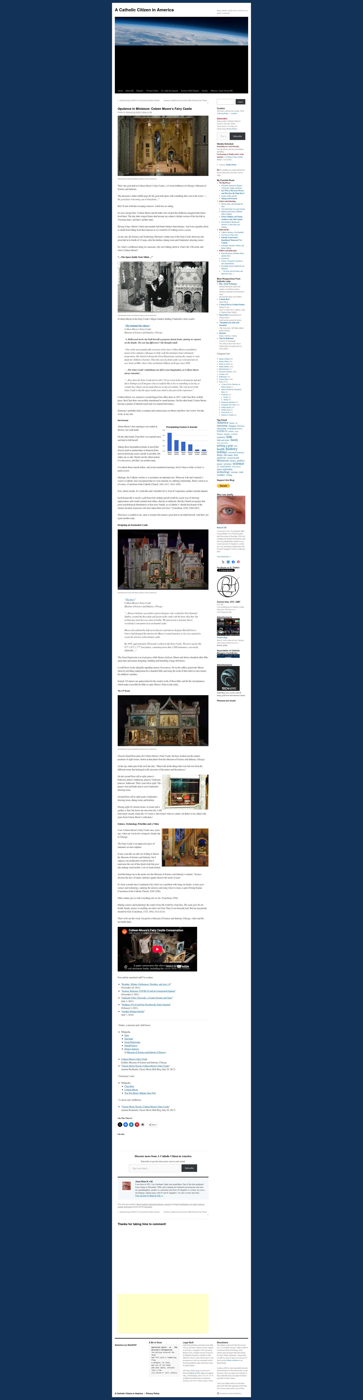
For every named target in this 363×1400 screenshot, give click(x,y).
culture (231, 431)
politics (241, 460)
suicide (120, 1207)
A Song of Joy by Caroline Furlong (231, 304)
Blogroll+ (140, 90)
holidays (222, 452)
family (234, 439)
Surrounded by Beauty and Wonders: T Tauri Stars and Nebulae (230, 224)
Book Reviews (224, 369)
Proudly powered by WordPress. (231, 1393)
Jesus (219, 455)
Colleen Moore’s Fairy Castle (134, 1059)
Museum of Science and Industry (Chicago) (146, 1052)
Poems (226, 397)
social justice (225, 466)
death (236, 431)
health (221, 449)
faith (229, 436)
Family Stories (231, 164)
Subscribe (189, 1167)
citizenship (221, 428)
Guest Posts (225, 412)
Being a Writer (224, 361)
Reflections (223, 376)
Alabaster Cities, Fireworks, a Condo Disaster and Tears (147, 997)
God (235, 446)
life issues (228, 455)
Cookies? (234, 113)
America (222, 422)
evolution (234, 434)
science (201, 1204)
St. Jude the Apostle (169, 90)
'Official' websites (232, 1360)
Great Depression (132, 1042)
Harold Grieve (130, 1045)
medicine (221, 457)
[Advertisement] (181, 67)
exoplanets (221, 437)
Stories (205, 90)
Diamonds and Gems (228, 402)
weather (221, 474)
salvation (228, 464)
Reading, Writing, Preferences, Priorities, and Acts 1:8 (146, 984)
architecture (184, 1204)
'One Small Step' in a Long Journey (233, 209)
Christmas (241, 426)
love (236, 455)
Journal (167, 1204)
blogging (232, 426)
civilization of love (234, 428)
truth (241, 472)
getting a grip (225, 445)
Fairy (126, 1035)
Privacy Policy (152, 90)
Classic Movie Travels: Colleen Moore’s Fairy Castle (145, 1065)
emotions (227, 434)
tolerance (234, 472)
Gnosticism (225, 258)
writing (229, 475)
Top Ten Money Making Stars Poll (140, 1092)
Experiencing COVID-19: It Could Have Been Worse (139, 100)
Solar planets (236, 466)
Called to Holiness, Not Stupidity (232, 232)
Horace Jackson (131, 1048)
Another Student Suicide (133, 1011)
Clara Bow (129, 1086)
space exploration (224, 469)
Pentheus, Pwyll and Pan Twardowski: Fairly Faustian (146, 1004)
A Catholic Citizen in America (144, 10)
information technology (236, 452)
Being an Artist (224, 364)
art (191, 1204)
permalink (148, 1207)
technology (128, 1207)
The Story (130, 599)
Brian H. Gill (147, 112)
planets (233, 460)
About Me (130, 90)
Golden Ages (225, 410)
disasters (220, 434)
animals (231, 423)
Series (221, 382)
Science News (224, 379)
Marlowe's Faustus (227, 415)
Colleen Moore (131, 1089)
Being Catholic (142, 1204)
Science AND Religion (190, 90)
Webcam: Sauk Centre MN (222, 90)
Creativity (224, 394)
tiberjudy (222, 333)
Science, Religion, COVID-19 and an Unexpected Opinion (148, 990)
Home (120, 90)
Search (240, 102)
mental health (233, 457)
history (195, 1204)
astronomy (222, 425)
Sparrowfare (223, 315)
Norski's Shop (222, 637)
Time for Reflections (226, 338)
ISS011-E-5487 (195, 1373)
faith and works (223, 440)
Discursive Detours (156, 1204)
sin (218, 466)
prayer (219, 464)
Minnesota (223, 460)
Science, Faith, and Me (229, 196)
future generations (222, 443)
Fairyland (128, 1038)
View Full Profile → (224, 556)
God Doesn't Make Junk (229, 235)
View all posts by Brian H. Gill (149, 1195)
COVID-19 (222, 431)
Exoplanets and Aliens (228, 404)
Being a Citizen (224, 359)
